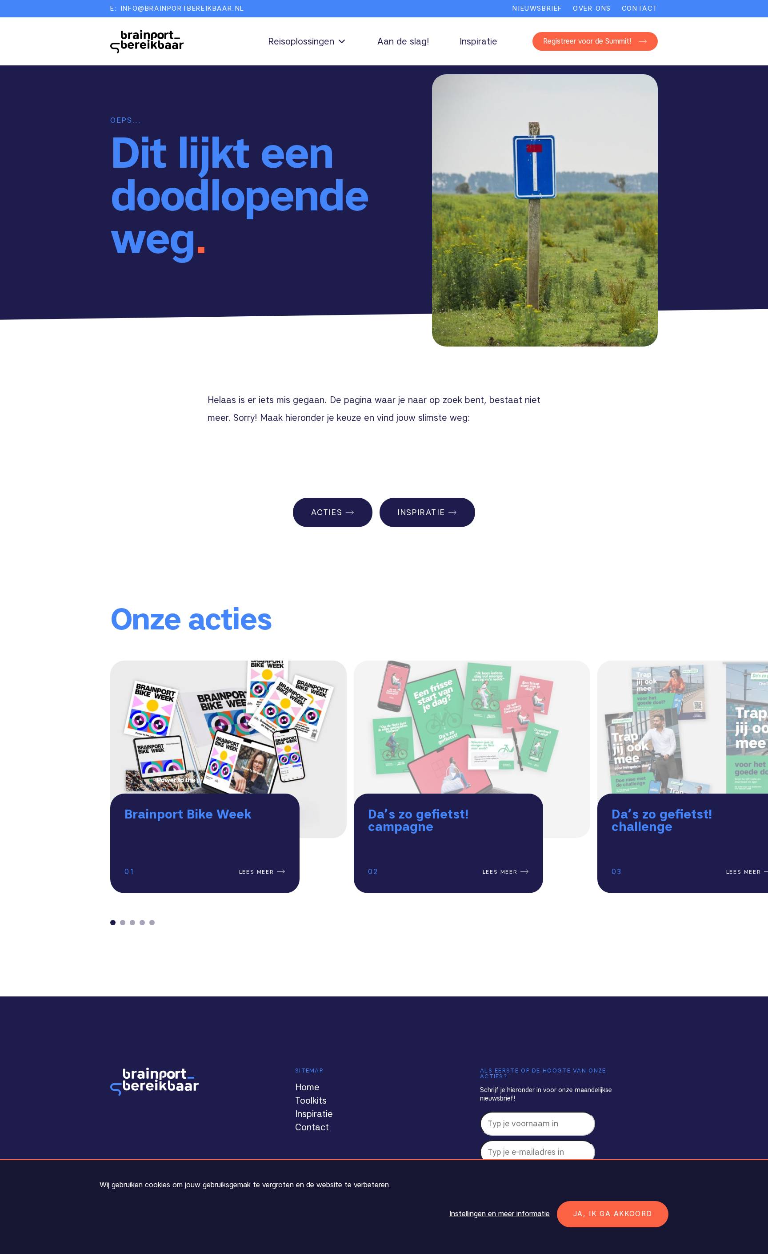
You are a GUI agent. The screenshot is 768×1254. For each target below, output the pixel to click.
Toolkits (311, 1100)
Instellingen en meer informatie (499, 1214)
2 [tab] (122, 922)
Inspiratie (478, 41)
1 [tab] (113, 922)
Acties (327, 512)
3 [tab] (132, 922)
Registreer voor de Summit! (587, 41)
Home (307, 1087)
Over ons (592, 8)
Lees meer (258, 871)
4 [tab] (142, 922)
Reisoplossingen (301, 41)
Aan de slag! (403, 41)
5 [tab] (152, 922)
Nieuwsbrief (537, 8)
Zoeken (527, 42)
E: (177, 8)
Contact (640, 8)
